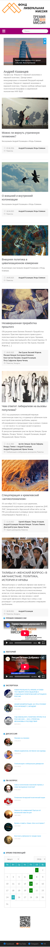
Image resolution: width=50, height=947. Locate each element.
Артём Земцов (24, 444)
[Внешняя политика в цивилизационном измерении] (25, 240)
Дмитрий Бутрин (10, 527)
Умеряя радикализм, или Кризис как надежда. (30, 751)
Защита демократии (13, 530)
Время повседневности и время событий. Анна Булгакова (28, 61)
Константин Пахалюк (12, 358)
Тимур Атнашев (37, 522)
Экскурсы (17, 363)
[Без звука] (39, 643)
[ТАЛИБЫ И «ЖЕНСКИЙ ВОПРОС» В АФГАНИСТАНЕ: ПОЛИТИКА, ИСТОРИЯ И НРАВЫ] (25, 553)
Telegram (34, 943)
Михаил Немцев (10, 355)
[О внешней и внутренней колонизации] (25, 176)
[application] (25, 633)
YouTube (22, 943)
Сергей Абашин (25, 522)
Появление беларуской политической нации (29, 797)
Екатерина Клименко (25, 355)
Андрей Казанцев (26, 148)
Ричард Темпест (10, 446)
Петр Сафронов (10, 360)
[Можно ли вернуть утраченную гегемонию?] (25, 113)
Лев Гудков (23, 352)
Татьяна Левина (38, 524)
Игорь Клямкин (39, 148)
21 (31, 890)
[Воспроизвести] (7, 643)
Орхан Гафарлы (37, 444)
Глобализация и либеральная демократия (21, 452)
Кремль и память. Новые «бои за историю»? (29, 823)
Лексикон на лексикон (21, 738)
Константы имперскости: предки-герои (27, 836)
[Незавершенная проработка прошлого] (25, 304)
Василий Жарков (34, 352)
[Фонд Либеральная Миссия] (25, 7)
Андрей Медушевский (12, 449)
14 (31, 883)
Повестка (9, 151)
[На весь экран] (43, 643)
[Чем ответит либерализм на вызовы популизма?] (25, 386)
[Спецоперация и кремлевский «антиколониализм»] (25, 475)
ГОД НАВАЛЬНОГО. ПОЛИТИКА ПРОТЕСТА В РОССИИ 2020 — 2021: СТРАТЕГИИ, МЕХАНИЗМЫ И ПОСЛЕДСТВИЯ (30, 719)
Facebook (10, 943)
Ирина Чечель (22, 360)
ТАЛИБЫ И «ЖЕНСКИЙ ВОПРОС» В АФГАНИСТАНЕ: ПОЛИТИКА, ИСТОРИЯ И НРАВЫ (24, 576)
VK (45, 943)
